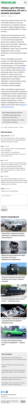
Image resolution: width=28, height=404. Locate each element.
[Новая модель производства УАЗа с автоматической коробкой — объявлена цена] (14, 310)
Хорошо (23, 401)
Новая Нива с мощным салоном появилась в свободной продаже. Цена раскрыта (13, 235)
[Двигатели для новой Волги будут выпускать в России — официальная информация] (14, 247)
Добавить (4, 210)
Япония (16, 127)
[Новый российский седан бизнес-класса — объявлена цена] (14, 291)
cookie (7, 402)
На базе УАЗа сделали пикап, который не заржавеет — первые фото (13, 343)
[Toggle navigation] (25, 2)
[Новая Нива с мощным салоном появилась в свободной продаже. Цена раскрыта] (14, 225)
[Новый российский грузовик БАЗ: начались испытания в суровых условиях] (14, 269)
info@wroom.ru (4, 396)
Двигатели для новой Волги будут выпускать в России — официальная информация (13, 257)
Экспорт (21, 127)
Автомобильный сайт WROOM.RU (8, 394)
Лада (5, 127)
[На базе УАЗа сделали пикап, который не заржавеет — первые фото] (14, 332)
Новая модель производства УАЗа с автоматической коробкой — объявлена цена (13, 321)
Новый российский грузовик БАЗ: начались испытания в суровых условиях (13, 279)
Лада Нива (10, 127)
